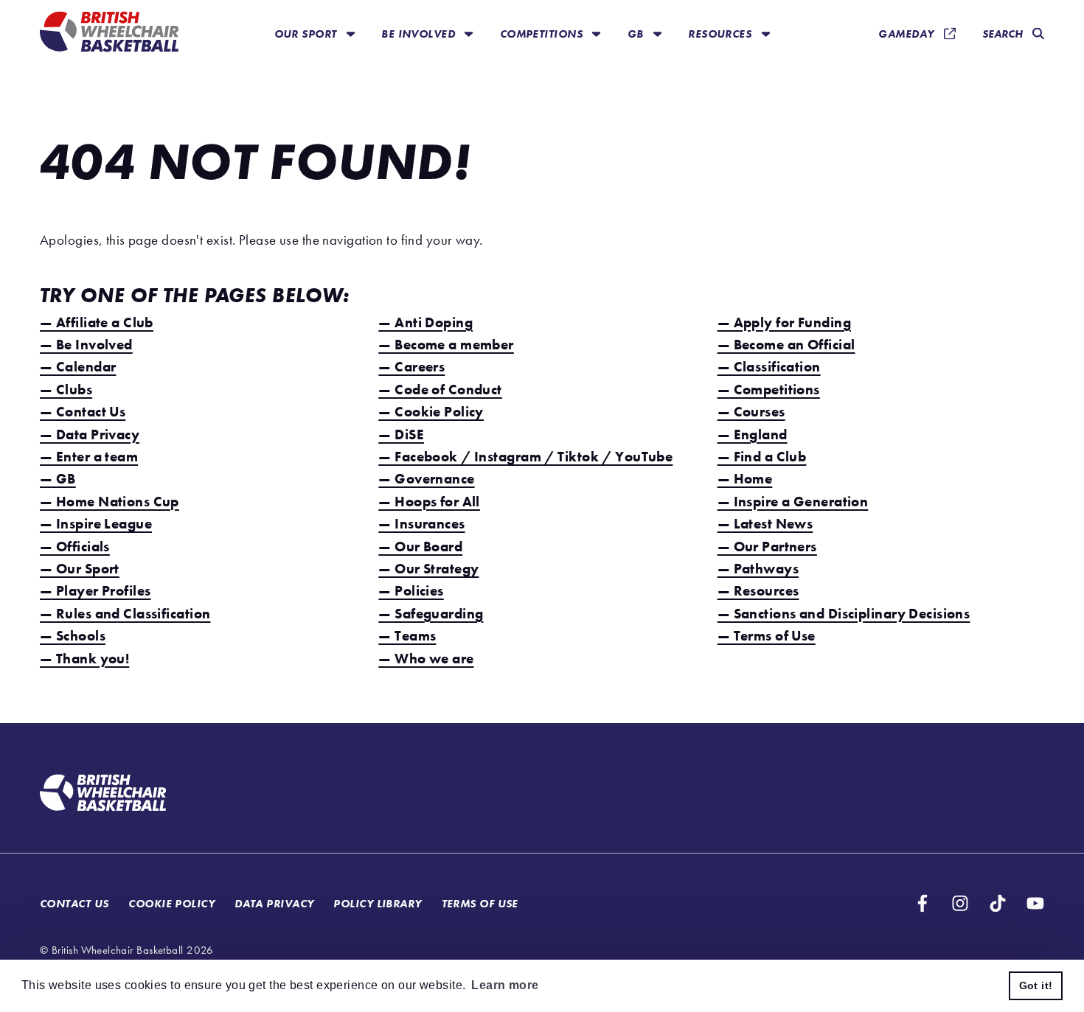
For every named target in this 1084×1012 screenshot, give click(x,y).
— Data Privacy (89, 434)
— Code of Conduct (439, 389)
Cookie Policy (171, 903)
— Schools (72, 636)
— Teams (407, 636)
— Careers (411, 366)
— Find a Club (762, 456)
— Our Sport (79, 568)
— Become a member (445, 344)
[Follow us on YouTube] (1035, 903)
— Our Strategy (428, 568)
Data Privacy (273, 903)
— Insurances (421, 523)
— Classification (769, 366)
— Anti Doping (425, 322)
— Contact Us (82, 411)
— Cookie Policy (431, 411)
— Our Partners (767, 546)
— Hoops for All (429, 501)
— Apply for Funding (784, 322)
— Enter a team (89, 456)
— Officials (75, 546)
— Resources (758, 591)
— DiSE (401, 434)
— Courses (751, 411)
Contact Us (74, 903)
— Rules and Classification (125, 613)
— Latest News (765, 523)
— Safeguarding (430, 613)
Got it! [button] (1036, 985)
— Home (745, 479)
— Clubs (66, 389)
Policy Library (377, 903)
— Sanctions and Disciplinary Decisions (844, 613)
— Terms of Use (767, 636)
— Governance (426, 479)
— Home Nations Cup (109, 501)
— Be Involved (86, 344)
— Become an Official (786, 344)
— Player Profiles (95, 591)
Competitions (543, 34)
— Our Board (420, 546)
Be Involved (419, 34)
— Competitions (769, 389)
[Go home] (103, 794)
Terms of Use (480, 903)
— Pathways (758, 568)
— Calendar (78, 366)
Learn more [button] (504, 985)
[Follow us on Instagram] (960, 903)
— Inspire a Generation (793, 501)
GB (637, 34)
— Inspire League (96, 523)
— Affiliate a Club (96, 322)
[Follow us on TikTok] (998, 903)
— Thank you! (84, 658)
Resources (721, 34)
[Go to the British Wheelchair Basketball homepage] (109, 33)
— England (753, 434)
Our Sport (307, 34)
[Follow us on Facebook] (922, 903)
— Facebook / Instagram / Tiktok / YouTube (525, 456)
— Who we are (425, 658)
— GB (58, 479)
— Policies (410, 591)
